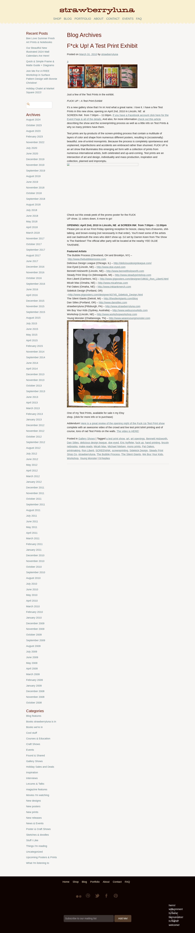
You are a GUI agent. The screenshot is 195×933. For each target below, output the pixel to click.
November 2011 (35, 493)
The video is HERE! (128, 431)
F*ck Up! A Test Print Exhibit (102, 46)
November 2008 (35, 697)
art (127, 438)
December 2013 (35, 374)
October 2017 (34, 244)
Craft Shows (33, 744)
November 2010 (35, 561)
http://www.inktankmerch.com (114, 286)
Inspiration (32, 772)
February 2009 (34, 680)
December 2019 (35, 159)
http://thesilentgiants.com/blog (121, 298)
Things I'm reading (36, 846)
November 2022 (35, 142)
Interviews (32, 778)
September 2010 (35, 572)
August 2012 (33, 447)
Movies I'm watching (37, 795)
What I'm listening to (37, 863)
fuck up (139, 442)
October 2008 (34, 702)
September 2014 (35, 357)
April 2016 (32, 295)
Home (66, 881)
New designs (33, 800)
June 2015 (32, 329)
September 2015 (35, 312)
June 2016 (32, 289)
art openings (138, 438)
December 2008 (35, 691)
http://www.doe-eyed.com (111, 267)
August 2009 (33, 646)
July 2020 (31, 148)
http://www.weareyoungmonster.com (129, 318)
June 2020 (32, 153)
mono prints (134, 446)
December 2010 (35, 555)
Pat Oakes (148, 446)
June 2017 (32, 261)
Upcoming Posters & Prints (41, 857)
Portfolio (83, 18)
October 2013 (34, 385)
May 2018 (31, 221)
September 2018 (35, 198)
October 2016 (34, 278)
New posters (33, 806)
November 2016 (35, 272)
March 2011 (33, 538)
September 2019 (35, 170)
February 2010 (34, 612)
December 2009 (35, 623)
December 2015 (35, 300)
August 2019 (33, 176)
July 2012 (31, 453)
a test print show (115, 438)
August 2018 (33, 204)
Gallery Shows (86, 438)
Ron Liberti (88, 450)
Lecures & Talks (35, 783)
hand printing (152, 442)
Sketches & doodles (37, 834)
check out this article (149, 119)
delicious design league (93, 442)
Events (30, 749)
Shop (57, 18)
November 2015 (35, 306)
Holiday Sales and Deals (40, 766)
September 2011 (35, 504)
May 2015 (31, 334)
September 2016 (35, 283)
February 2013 (34, 414)
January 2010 (34, 617)
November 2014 (35, 351)
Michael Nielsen (117, 446)
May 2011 (31, 527)
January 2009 (34, 685)
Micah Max (100, 446)
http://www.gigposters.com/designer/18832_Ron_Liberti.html (134, 278)
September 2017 (35, 249)
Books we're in (34, 727)
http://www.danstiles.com (113, 302)
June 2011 (32, 521)
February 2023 (34, 136)
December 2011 (35, 487)
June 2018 (32, 215)
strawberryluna (109, 54)
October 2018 (34, 193)
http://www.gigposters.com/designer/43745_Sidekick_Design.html (105, 294)
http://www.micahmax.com (113, 282)
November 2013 (35, 380)
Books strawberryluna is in (41, 721)
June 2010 (32, 589)
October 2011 (34, 498)
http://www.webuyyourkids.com (130, 310)
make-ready (85, 446)
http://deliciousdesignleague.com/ (133, 263)
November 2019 (35, 165)
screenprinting (120, 450)
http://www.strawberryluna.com (122, 306)
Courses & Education (38, 738)
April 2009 (32, 668)
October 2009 (34, 634)
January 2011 (34, 549)
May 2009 (31, 663)
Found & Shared (35, 755)
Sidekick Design (138, 450)
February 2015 (34, 346)
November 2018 (35, 187)
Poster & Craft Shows (38, 829)
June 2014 (32, 363)
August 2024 (33, 119)
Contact (113, 18)
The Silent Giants (131, 454)
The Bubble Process (108, 454)
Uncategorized (34, 851)
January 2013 (34, 419)
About (98, 18)
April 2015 (32, 340)
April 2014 (32, 368)
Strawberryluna (97, 12)
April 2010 (32, 600)
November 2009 (35, 629)
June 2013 (32, 397)
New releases (34, 817)
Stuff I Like (32, 840)
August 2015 (33, 317)
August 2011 (33, 510)
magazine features (36, 789)
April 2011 (32, 532)
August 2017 (33, 255)
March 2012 (33, 476)
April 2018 (32, 227)
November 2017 (35, 238)
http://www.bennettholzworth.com (125, 271)
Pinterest (115, 898)
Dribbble (88, 898)
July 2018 (31, 210)
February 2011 (34, 544)
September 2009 (35, 640)
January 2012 (34, 481)
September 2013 (35, 391)
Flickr (79, 898)
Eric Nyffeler (127, 442)
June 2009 (32, 657)
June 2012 (32, 459)
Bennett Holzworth (156, 438)
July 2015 (31, 323)
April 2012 (32, 470)
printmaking (73, 450)
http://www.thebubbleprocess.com (87, 259)
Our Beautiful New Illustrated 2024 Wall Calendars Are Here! (37, 51)
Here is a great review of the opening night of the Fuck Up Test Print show (123, 423)
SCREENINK (103, 450)
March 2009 (33, 674)
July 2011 (31, 515)
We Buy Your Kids (152, 454)
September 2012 (35, 442)
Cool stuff (31, 732)
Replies (104, 458)
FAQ (139, 18)
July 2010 (31, 583)
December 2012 (35, 425)
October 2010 (34, 566)
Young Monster (88, 458)
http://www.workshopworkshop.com (117, 314)
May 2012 (31, 464)
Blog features (33, 715)
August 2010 (33, 578)
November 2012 (35, 431)
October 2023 (34, 125)
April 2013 (32, 402)
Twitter (97, 898)
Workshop (73, 458)
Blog (68, 18)
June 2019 (32, 181)
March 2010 (33, 606)
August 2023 (33, 131)
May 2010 (31, 595)
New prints (32, 812)
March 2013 (33, 408)
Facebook (106, 898)
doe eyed (113, 442)
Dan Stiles (73, 442)
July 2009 (31, 651)
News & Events (35, 823)
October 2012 (34, 436)
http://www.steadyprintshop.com (133, 275)
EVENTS (127, 18)
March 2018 (33, 232)
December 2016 (35, 266)
